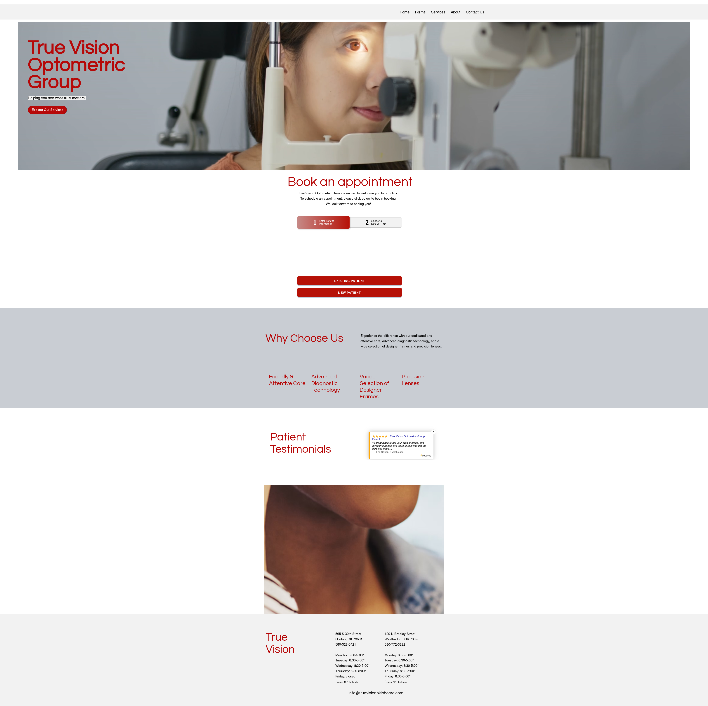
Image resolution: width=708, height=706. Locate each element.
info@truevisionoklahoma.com (376, 693)
